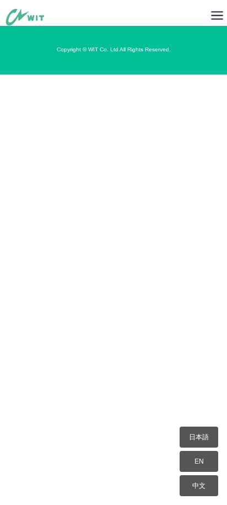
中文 (199, 486)
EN (199, 461)
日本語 (199, 437)
